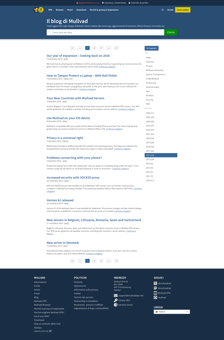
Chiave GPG (124, 300)
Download (81, 10)
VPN (50, 10)
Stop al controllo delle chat (47, 323)
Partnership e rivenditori (86, 301)
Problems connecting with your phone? (74, 158)
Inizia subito (183, 10)
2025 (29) (150, 117)
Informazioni (40, 282)
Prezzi (70, 10)
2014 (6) (149, 163)
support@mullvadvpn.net (131, 295)
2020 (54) (150, 138)
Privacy (65, 141)
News (66, 59)
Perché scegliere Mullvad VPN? (49, 312)
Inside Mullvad (152, 78)
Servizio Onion (126, 304)
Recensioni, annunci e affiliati (88, 304)
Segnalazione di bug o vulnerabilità (91, 308)
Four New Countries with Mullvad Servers (75, 98)
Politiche (78, 282)
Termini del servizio (83, 297)
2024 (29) (150, 121)
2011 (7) (149, 176)
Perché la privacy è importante (104, 10)
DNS (148, 104)
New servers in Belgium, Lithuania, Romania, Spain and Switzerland (94, 220)
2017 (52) (150, 151)
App (148, 91)
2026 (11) (150, 113)
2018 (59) (150, 146)
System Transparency (155, 74)
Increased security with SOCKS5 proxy (73, 177)
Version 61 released (60, 200)
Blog (36, 297)
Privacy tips (68, 79)
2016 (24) (150, 155)
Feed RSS (153, 48)
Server (37, 289)
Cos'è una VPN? (41, 316)
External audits (152, 87)
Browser (60, 10)
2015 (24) (150, 159)
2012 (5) (149, 172)
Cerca (170, 32)
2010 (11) (150, 180)
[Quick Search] (162, 10)
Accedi (170, 10)
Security (149, 99)
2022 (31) (150, 130)
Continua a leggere (107, 66)
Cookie (77, 293)
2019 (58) (150, 142)
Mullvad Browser (42, 304)
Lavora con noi (41, 331)
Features (150, 62)
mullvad (162, 297)
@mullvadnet (164, 283)
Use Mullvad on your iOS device (68, 118)
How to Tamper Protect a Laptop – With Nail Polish (82, 75)
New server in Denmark (63, 243)
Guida (37, 285)
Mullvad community (154, 70)
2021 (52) (150, 134)
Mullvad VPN (40, 301)
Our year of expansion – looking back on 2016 (78, 55)
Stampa (38, 327)
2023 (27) (150, 125)
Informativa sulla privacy (86, 289)
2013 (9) (149, 168)
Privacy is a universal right (65, 138)
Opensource (80, 285)
